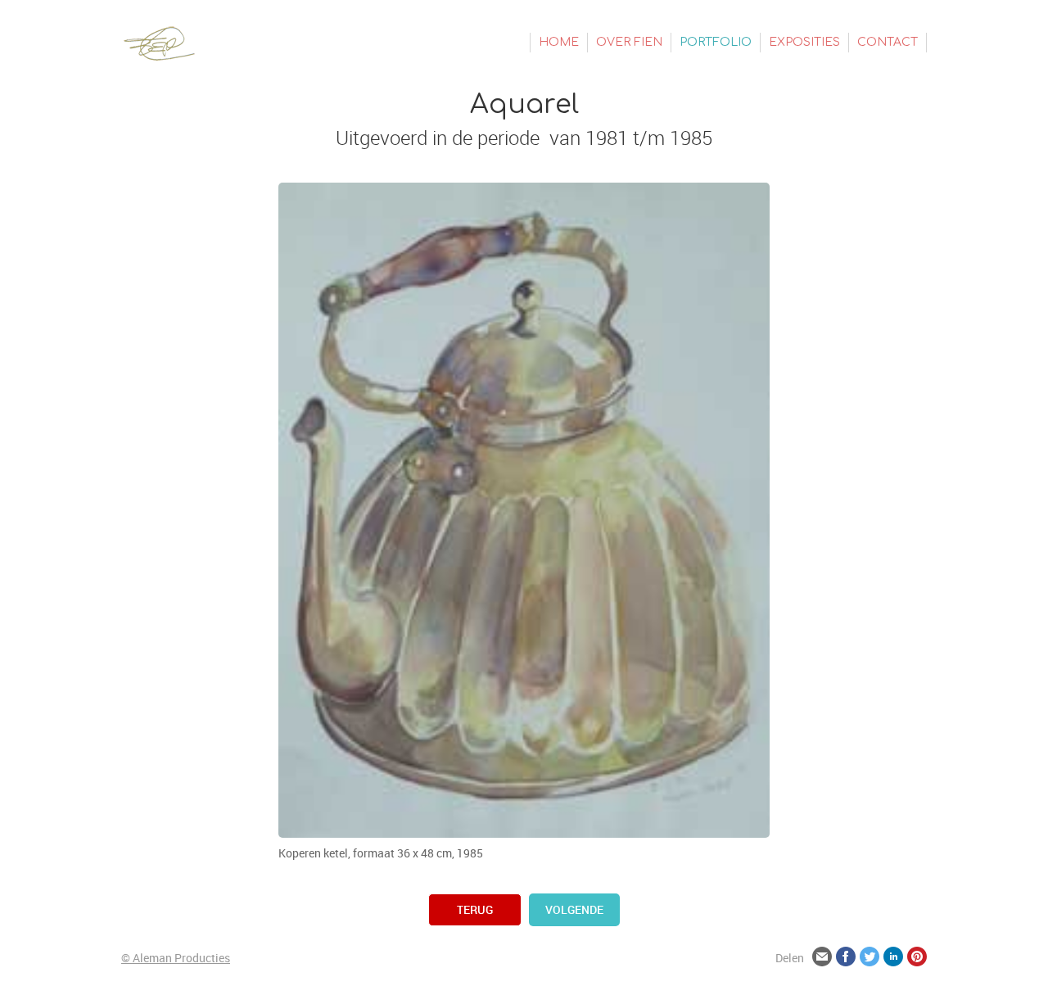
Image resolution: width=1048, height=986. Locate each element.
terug (475, 909)
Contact (887, 42)
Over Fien (629, 42)
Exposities (804, 42)
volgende (574, 909)
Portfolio (716, 42)
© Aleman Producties (175, 958)
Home (559, 42)
